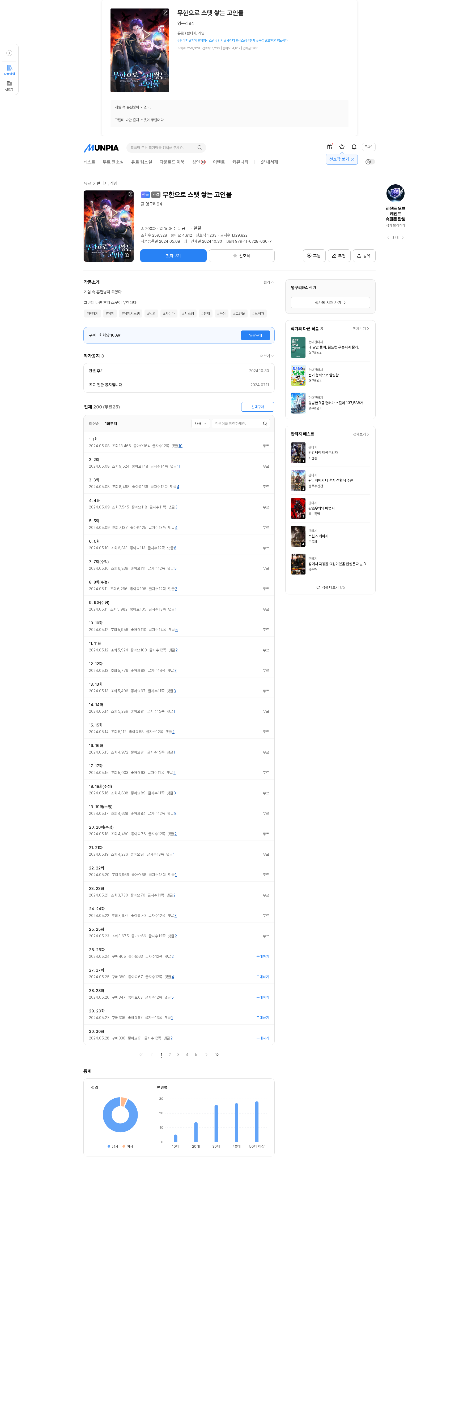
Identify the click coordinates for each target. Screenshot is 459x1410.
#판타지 (92, 313)
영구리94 (154, 204)
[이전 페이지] (151, 1054)
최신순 (94, 423)
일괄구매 (255, 335)
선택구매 (257, 407)
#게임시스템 (131, 313)
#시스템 (188, 313)
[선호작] (342, 147)
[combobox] (201, 423)
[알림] (354, 147)
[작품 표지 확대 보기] (108, 226)
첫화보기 (173, 255)
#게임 (110, 313)
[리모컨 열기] (9, 53)
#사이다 (169, 313)
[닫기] (353, 159)
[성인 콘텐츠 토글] (370, 161)
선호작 (9, 89)
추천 (342, 255)
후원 (317, 255)
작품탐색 (9, 74)
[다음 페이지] (206, 1054)
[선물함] (329, 147)
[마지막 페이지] (217, 1054)
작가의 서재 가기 (328, 302)
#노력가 (258, 313)
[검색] (199, 147)
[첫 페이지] (141, 1054)
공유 (367, 255)
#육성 (221, 313)
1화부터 (111, 423)
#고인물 (239, 313)
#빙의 (151, 313)
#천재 (205, 313)
